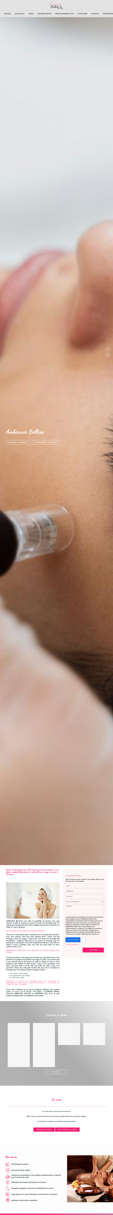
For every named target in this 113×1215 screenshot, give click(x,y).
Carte (31, 14)
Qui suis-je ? (20, 14)
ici (97, 934)
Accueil (7, 14)
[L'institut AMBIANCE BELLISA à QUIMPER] (94, 1034)
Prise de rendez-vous (64, 14)
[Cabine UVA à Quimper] (44, 1034)
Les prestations (44, 14)
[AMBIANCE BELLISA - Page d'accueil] (56, 5)
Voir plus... (56, 1072)
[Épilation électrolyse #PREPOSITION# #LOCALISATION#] (44, 1056)
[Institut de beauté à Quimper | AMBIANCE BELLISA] (69, 1034)
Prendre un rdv (44, 1129)
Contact (95, 14)
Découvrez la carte (46, 442)
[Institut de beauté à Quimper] (19, 1034)
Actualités (82, 14)
